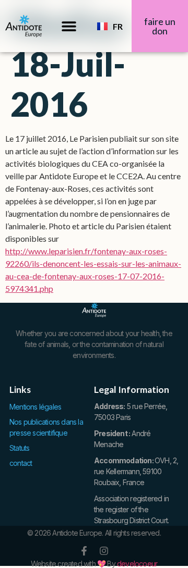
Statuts (19, 447)
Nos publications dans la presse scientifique (46, 427)
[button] (69, 26)
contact (20, 463)
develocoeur (137, 563)
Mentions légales (35, 406)
